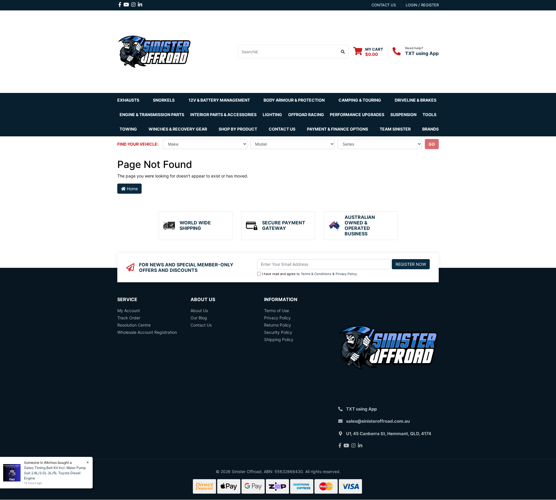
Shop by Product (238, 129)
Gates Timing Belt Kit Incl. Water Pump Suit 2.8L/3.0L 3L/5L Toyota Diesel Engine (55, 473)
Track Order (128, 317)
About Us (199, 310)
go (432, 144)
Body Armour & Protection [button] (294, 100)
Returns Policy (277, 325)
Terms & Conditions (316, 274)
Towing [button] (128, 129)
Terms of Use (276, 310)
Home (132, 188)
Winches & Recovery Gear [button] (178, 129)
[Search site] (343, 51)
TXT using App (422, 53)
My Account (128, 310)
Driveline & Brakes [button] (415, 100)
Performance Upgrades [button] (357, 114)
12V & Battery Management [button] (219, 100)
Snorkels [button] (164, 100)
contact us (384, 5)
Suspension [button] (403, 114)
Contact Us (282, 129)
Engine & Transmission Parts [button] (152, 114)
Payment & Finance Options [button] (337, 129)
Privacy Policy (346, 274)
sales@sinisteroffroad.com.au (378, 421)
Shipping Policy (278, 339)
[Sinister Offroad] (154, 51)
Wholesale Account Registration (147, 332)
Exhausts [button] (128, 100)
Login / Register (422, 5)
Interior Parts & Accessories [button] (223, 114)
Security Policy (278, 332)
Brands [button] (430, 129)
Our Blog (199, 317)
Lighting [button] (272, 114)
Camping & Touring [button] (360, 100)
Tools (429, 114)
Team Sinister (395, 129)
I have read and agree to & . (310, 274)
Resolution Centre (134, 325)
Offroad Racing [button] (306, 114)
